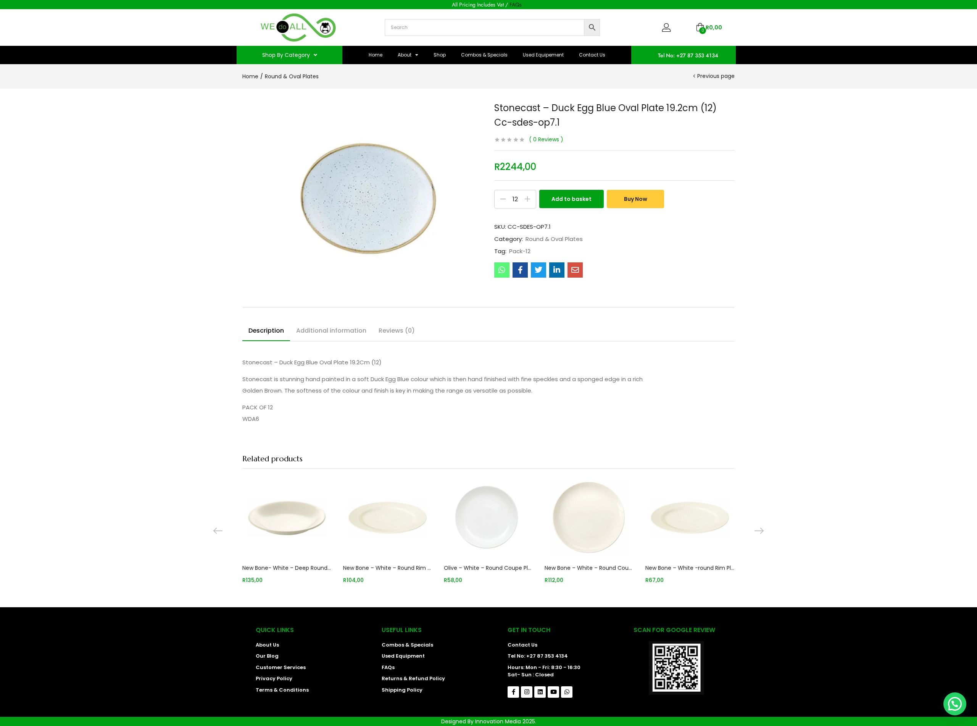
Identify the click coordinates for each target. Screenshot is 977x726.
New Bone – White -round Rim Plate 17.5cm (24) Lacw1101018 (690, 568)
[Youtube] (553, 692)
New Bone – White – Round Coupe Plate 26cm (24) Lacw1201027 (589, 568)
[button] (709, 27)
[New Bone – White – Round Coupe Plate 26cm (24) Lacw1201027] (589, 518)
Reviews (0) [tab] (397, 330)
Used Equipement (543, 55)
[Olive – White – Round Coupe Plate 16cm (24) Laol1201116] (488, 518)
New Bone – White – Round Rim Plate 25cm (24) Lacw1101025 (387, 568)
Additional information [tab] (331, 330)
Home (375, 55)
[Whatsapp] (566, 692)
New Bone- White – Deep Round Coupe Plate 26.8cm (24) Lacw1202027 (287, 568)
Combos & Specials (484, 55)
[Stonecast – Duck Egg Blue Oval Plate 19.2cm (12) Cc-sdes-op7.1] (501, 270)
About (404, 55)
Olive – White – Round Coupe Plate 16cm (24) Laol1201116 (488, 568)
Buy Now (635, 199)
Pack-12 (519, 251)
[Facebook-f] (513, 692)
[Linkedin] (540, 692)
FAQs (515, 4)
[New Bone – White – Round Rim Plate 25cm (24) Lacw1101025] (387, 518)
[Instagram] (526, 692)
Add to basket (571, 199)
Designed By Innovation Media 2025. (488, 721)
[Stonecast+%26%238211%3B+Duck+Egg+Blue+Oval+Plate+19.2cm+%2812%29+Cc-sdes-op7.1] (538, 270)
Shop (440, 55)
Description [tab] (266, 330)
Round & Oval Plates (292, 76)
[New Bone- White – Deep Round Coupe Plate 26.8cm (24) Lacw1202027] (287, 518)
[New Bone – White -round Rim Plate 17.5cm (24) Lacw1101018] (690, 518)
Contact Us (592, 55)
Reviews (546, 139)
